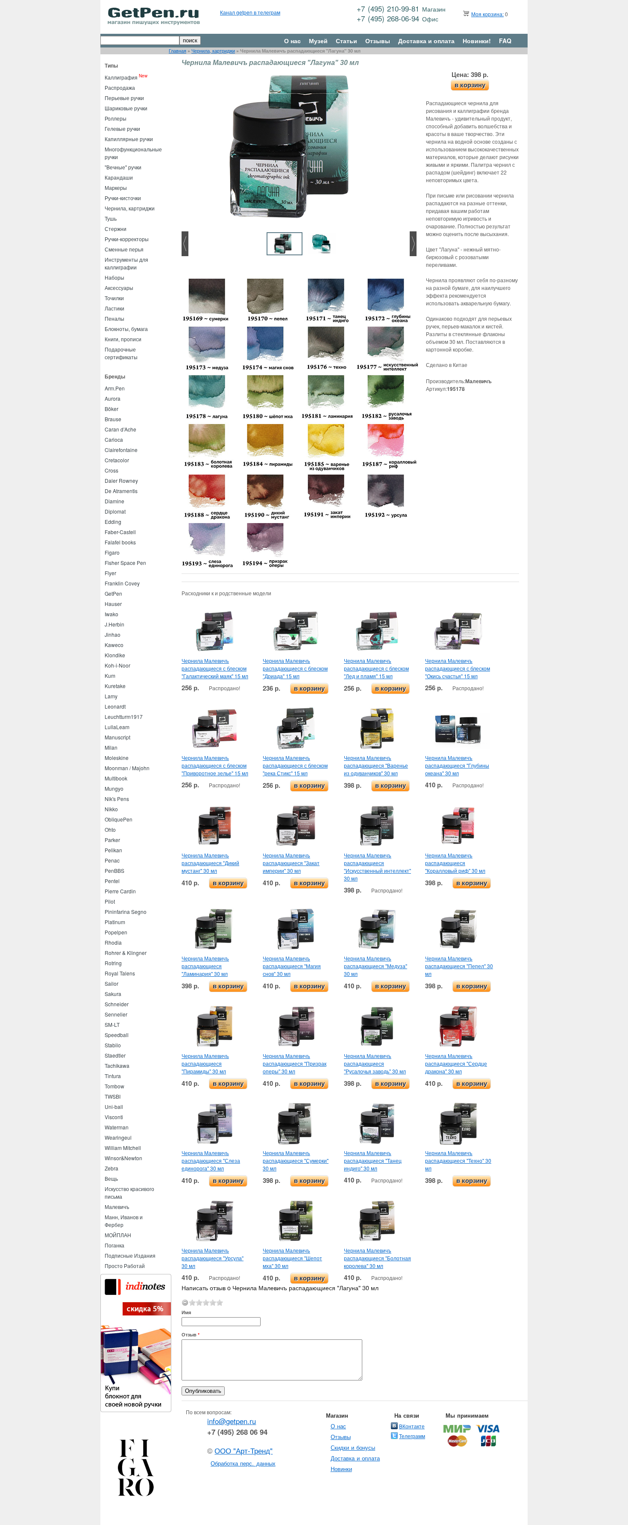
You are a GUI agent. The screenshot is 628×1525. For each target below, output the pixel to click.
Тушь (111, 218)
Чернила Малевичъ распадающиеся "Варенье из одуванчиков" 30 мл (376, 765)
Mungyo (114, 788)
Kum (110, 675)
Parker (112, 839)
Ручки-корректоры (127, 238)
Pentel (112, 880)
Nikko (111, 809)
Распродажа (120, 87)
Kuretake (115, 685)
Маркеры (116, 187)
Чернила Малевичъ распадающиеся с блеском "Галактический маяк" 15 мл (215, 668)
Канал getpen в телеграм (250, 12)
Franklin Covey (122, 583)
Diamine (114, 501)
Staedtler (115, 1055)
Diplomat (115, 511)
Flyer (110, 572)
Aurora (112, 398)
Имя (186, 1312)
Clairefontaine (121, 449)
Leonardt (115, 706)
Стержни (115, 228)
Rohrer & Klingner (126, 952)
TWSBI (112, 1096)
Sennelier (116, 1014)
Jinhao (112, 634)
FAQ (505, 40)
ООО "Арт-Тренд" (243, 1450)
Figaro (112, 552)
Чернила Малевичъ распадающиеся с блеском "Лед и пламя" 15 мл (376, 668)
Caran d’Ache (120, 429)
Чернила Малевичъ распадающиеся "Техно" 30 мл (458, 1160)
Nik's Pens (117, 798)
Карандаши (119, 177)
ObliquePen (118, 819)
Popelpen (116, 932)
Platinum (115, 921)
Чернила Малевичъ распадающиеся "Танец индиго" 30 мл (373, 1160)
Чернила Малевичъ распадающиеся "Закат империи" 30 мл (291, 862)
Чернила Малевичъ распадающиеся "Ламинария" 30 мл (205, 966)
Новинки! (477, 40)
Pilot (110, 901)
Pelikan (113, 850)
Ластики (114, 308)
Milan (111, 747)
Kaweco (114, 644)
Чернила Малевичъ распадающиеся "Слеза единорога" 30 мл (211, 1160)
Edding (113, 521)
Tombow (114, 1086)
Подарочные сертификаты (121, 353)
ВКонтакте (412, 1426)
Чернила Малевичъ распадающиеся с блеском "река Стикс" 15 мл (295, 765)
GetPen (113, 593)
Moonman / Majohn (127, 767)
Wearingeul (118, 1137)
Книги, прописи (123, 339)
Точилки (114, 297)
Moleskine (117, 757)
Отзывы (377, 40)
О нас (292, 40)
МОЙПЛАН (118, 1234)
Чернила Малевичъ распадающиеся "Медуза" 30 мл (375, 966)
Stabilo (113, 1045)
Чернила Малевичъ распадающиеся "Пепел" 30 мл (459, 966)
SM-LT (112, 1024)
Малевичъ (117, 1206)
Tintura (113, 1075)
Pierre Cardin (120, 891)
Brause (113, 419)
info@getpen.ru (231, 1421)
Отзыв (191, 1334)
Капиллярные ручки (129, 138)
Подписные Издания (130, 1255)
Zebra (111, 1168)
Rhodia (113, 942)
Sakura (113, 993)
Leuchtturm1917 (124, 716)
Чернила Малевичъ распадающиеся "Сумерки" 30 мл (296, 1160)
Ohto (110, 829)
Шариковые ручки (126, 108)
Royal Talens (120, 973)
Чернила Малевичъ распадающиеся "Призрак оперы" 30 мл (294, 1063)
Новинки (341, 1469)
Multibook (116, 778)
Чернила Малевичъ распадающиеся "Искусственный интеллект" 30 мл (377, 866)
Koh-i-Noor (117, 665)
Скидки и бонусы (353, 1447)
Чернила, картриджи (213, 50)
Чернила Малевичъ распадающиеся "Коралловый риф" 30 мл (455, 862)
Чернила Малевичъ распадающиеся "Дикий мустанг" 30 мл (210, 862)
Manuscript (117, 737)
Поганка (114, 1245)
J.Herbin (114, 624)
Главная (177, 50)
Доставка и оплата (426, 40)
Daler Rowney (121, 480)
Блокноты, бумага (126, 328)
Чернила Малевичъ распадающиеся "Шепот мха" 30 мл (292, 1258)
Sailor (111, 983)
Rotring (113, 962)
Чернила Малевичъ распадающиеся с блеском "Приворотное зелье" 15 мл (215, 765)
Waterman (117, 1127)
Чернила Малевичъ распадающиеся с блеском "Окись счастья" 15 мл (457, 668)
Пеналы (114, 318)
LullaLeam (117, 726)
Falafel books (120, 542)
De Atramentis (121, 490)
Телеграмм (412, 1435)
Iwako (111, 614)
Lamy (111, 696)
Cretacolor (117, 460)
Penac (112, 860)
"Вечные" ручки (123, 167)
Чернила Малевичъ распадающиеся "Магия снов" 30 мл (292, 966)
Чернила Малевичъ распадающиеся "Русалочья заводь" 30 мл (375, 1063)
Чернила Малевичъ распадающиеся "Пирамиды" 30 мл (205, 1063)
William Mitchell (123, 1147)
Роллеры (115, 118)
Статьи (346, 40)
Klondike (115, 655)
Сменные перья (124, 249)
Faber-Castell (120, 531)
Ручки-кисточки (123, 197)
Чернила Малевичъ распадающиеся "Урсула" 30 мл (213, 1258)
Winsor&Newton (123, 1157)
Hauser (113, 603)
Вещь (111, 1178)
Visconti (114, 1116)
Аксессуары (119, 287)
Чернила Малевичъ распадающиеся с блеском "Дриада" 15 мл (295, 668)
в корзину (470, 85)
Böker (111, 408)
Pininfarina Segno (126, 911)
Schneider (117, 1004)
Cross (111, 470)
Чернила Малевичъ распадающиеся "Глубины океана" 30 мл (457, 765)
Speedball (117, 1034)
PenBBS (114, 870)
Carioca (114, 439)
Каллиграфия (121, 77)
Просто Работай (125, 1265)
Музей (318, 40)
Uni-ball (114, 1106)
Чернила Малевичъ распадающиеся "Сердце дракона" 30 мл (456, 1063)
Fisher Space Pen (125, 562)
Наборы (114, 277)
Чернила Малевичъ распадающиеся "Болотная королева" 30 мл (377, 1258)
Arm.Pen (115, 388)
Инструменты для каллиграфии (126, 263)
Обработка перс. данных (243, 1463)
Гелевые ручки (122, 128)
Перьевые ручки (124, 97)
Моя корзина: (487, 14)
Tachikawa (117, 1065)
